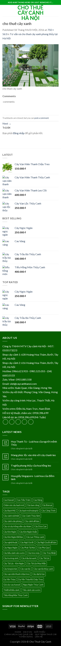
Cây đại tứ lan (38, 574)
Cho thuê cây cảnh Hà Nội (30, 13)
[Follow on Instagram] (11, 422)
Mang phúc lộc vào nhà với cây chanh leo (33, 455)
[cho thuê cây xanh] (30, 65)
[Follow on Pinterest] (31, 422)
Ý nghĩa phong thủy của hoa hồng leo (31, 465)
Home (18, 632)
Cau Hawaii (8, 500)
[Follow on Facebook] (5, 422)
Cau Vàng (37, 500)
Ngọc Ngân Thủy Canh (33, 584)
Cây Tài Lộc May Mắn (36, 563)
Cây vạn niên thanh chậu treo (16, 574)
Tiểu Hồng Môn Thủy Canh (15, 595)
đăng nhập (19, 133)
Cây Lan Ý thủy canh (35, 537)
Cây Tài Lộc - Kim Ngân (13, 563)
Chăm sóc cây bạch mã (13, 505)
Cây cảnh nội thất (11, 515)
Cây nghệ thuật (10, 542)
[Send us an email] (24, 422)
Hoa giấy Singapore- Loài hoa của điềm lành (32, 477)
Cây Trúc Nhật (49, 553)
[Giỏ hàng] (57, 10)
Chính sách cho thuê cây (18, 634)
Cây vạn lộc (25, 569)
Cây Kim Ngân (9, 531)
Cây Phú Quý (44, 547)
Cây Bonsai (47, 505)
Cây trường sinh (10, 558)
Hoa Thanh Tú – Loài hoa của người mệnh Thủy (34, 443)
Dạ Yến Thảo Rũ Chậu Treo (30, 579)
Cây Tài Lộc (44, 558)
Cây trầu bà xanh (28, 558)
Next (6, 123)
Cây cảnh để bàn (32, 521)
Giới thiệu (39, 632)
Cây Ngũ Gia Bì (27, 542)
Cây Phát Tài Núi (27, 547)
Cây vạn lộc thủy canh (43, 569)
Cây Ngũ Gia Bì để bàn (46, 542)
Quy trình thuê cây (46, 634)
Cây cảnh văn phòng (12, 521)
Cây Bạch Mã (9, 510)
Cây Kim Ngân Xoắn (28, 531)
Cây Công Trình (48, 510)
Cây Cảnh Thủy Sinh (31, 515)
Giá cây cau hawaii (11, 584)
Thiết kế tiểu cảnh (11, 590)
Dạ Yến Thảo (9, 579)
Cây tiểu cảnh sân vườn (14, 553)
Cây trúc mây (34, 553)
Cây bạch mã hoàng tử (28, 510)
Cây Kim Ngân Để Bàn (13, 537)
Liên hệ (39, 636)
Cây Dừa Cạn (40, 526)
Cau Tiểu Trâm (23, 500)
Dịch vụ (27, 632)
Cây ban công (33, 505)
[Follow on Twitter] (18, 422)
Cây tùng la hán (10, 569)
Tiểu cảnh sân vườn (31, 590)
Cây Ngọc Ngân (10, 547)
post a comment (41, 118)
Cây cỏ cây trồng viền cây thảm (17, 526)
